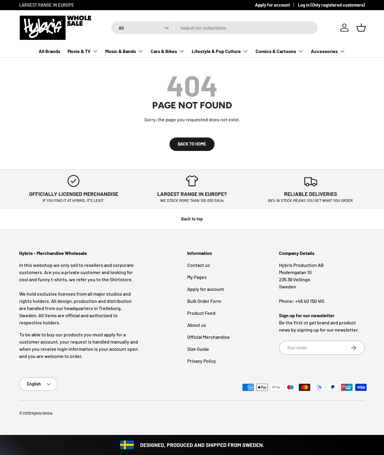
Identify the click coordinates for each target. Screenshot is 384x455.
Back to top (192, 218)
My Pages (197, 277)
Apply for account (272, 4)
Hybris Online (42, 413)
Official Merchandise (208, 337)
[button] (361, 27)
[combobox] (214, 27)
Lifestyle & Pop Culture (216, 51)
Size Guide (198, 349)
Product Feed (201, 313)
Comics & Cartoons (276, 51)
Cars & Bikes (164, 51)
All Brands (49, 51)
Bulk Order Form (204, 301)
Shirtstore (120, 279)
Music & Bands (120, 51)
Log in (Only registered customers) (331, 4)
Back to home (192, 143)
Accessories (324, 51)
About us (196, 325)
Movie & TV (79, 51)
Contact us (198, 265)
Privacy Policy (201, 361)
